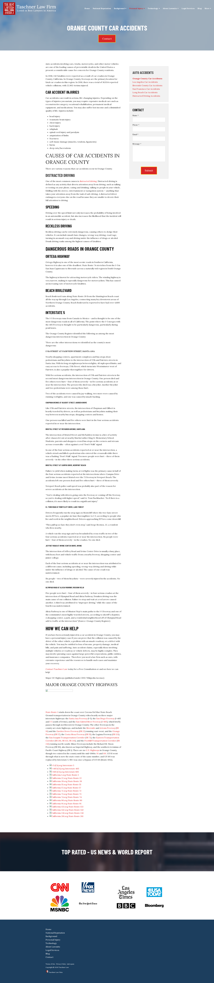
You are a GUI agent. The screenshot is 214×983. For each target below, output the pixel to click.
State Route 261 (76, 816)
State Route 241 (76, 813)
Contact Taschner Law (56, 669)
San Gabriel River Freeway (88, 721)
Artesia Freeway (107, 728)
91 (97, 753)
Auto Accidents (143, 72)
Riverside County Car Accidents (147, 85)
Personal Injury (136, 8)
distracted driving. (88, 181)
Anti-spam (70, 964)
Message (137, 144)
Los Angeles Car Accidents (145, 82)
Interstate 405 (72, 768)
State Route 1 (52, 712)
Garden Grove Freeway (67, 731)
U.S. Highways (92, 750)
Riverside (90, 728)
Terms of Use (50, 964)
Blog (200, 8)
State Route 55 (74, 784)
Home (87, 8)
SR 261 (58, 740)
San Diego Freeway (105, 718)
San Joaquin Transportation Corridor (67, 737)
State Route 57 (74, 787)
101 (104, 753)
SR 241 (72, 740)
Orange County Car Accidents (147, 78)
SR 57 (57, 734)
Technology (153, 8)
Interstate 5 (68, 765)
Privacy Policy (61, 964)
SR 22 (82, 731)
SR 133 (116, 734)
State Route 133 (76, 806)
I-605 (104, 721)
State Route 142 (76, 810)
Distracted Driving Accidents (146, 96)
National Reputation (102, 8)
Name (136, 115)
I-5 (51, 721)
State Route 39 (75, 781)
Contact (107, 38)
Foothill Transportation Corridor (100, 740)
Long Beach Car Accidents (145, 92)
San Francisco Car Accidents (146, 89)
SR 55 (88, 734)
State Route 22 (75, 778)
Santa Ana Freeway (78, 718)
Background (119, 8)
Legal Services (188, 8)
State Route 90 (75, 800)
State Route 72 (74, 791)
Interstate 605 (72, 772)
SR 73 (88, 737)
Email (135, 134)
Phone (136, 125)
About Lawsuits (170, 8)
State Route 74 (75, 797)
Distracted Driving (60, 175)
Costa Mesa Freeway (75, 734)
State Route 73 (74, 794)
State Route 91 (74, 803)
